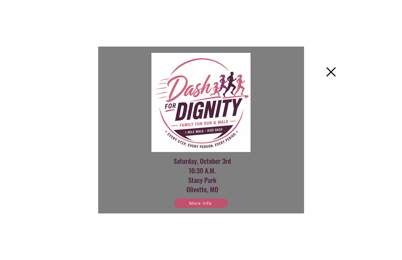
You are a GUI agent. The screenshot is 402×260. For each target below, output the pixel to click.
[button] (331, 72)
